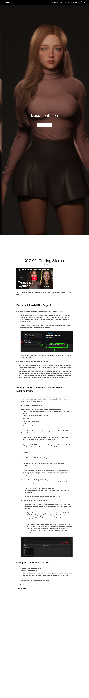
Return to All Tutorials (44, 125)
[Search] (79, 2)
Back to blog (22, 588)
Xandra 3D (7, 2)
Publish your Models (72, 2)
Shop (51, 2)
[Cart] (84, 2)
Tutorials (56, 2)
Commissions (63, 2)
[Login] (81, 2)
